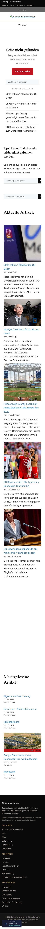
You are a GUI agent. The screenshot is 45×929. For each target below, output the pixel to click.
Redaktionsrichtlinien (10, 866)
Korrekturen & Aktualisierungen (20, 709)
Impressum (21, 5)
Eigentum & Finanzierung (17, 696)
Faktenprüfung (12, 721)
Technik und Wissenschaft (12, 829)
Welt (4, 833)
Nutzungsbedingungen (11, 898)
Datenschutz (7, 894)
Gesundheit (6, 848)
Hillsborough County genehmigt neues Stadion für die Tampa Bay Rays (21, 117)
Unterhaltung (7, 845)
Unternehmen (7, 841)
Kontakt (12, 5)
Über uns (5, 5)
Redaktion (30, 5)
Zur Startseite (22, 71)
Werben (5, 906)
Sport (4, 837)
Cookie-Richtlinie (9, 891)
